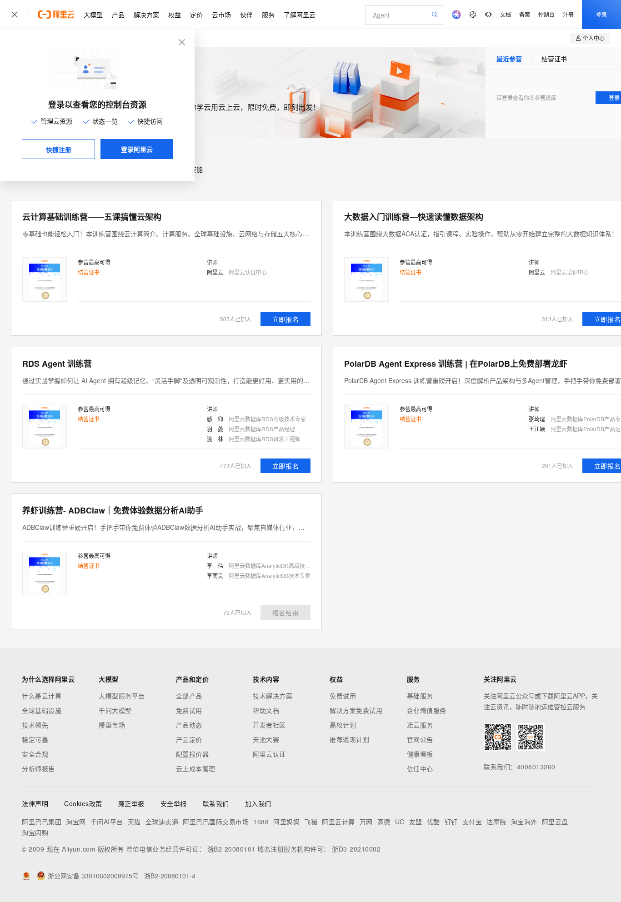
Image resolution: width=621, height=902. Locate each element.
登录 (601, 14)
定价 (196, 14)
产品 (118, 14)
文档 (505, 14)
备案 (524, 14)
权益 (174, 14)
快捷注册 (58, 149)
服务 (268, 14)
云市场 (221, 14)
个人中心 (594, 38)
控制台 (546, 14)
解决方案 (146, 14)
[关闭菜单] (14, 14)
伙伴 (246, 14)
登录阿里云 (137, 149)
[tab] (513, 58)
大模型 (93, 14)
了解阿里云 (300, 14)
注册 (568, 14)
